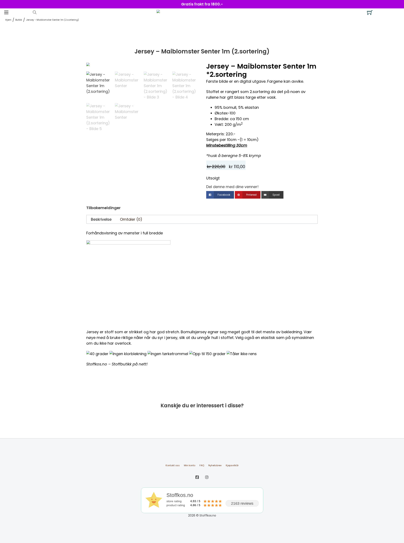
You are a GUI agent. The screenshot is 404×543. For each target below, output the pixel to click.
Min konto (189, 465)
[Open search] (35, 12)
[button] (192, 67)
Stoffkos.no (96, 364)
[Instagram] (207, 477)
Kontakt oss (173, 465)
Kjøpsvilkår (232, 465)
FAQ (201, 465)
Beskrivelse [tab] (101, 219)
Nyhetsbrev (215, 465)
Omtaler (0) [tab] (131, 219)
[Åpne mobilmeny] (6, 12)
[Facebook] (197, 477)
